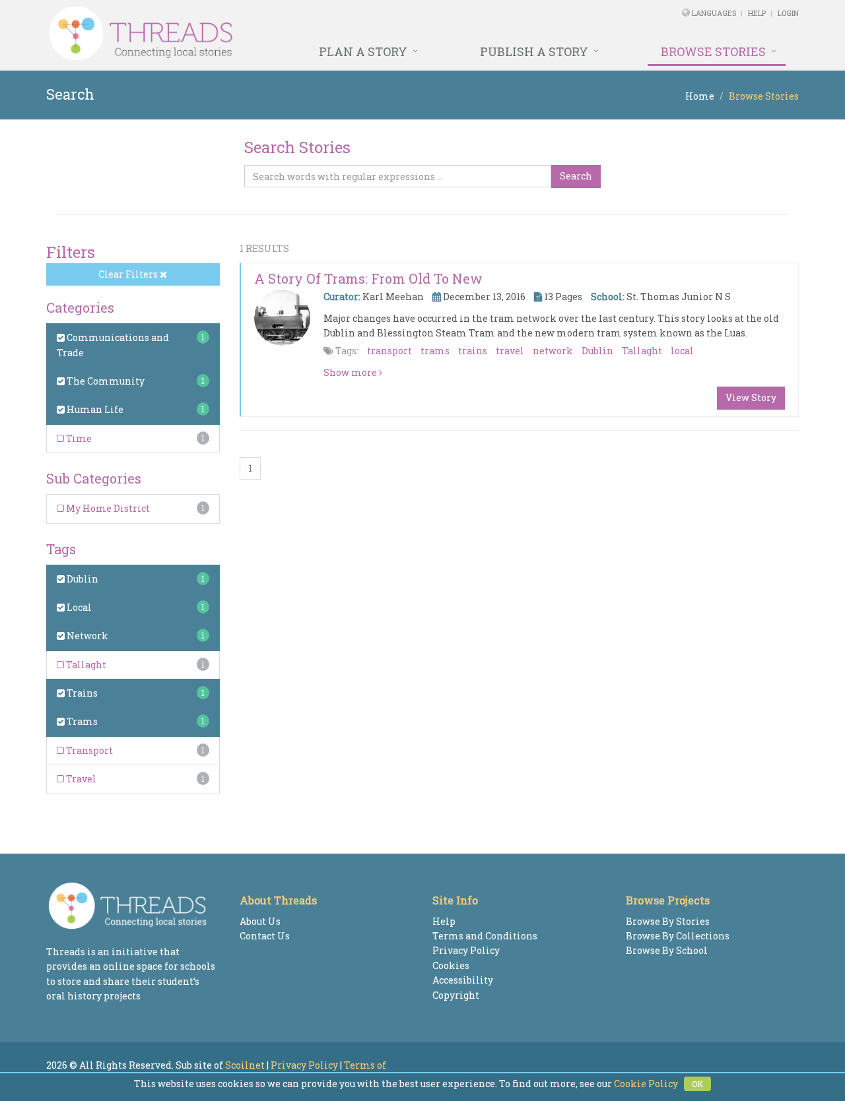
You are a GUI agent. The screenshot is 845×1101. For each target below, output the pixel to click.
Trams (81, 721)
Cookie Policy (646, 1083)
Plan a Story (363, 51)
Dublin (81, 579)
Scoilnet (245, 1065)
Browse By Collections (677, 935)
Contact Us (265, 935)
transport (389, 350)
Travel (80, 778)
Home (699, 96)
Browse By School (667, 950)
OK (697, 1084)
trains (472, 350)
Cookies (450, 965)
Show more (351, 372)
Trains (81, 693)
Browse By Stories (668, 921)
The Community (105, 381)
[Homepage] (279, 33)
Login (788, 13)
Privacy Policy (466, 950)
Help (757, 13)
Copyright (455, 995)
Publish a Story (534, 51)
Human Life (94, 409)
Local (78, 607)
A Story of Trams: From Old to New (368, 278)
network (553, 350)
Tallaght (85, 664)
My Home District (107, 508)
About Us (260, 921)
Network (86, 635)
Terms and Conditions (484, 935)
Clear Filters (129, 274)
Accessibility (462, 980)
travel (510, 350)
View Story (751, 397)
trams (435, 350)
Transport (88, 750)
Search (576, 176)
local (682, 350)
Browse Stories (713, 51)
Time (78, 438)
